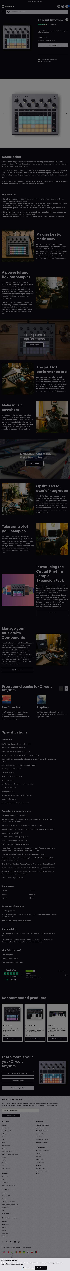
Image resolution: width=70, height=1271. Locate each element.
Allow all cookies (41, 1267)
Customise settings (28, 1267)
